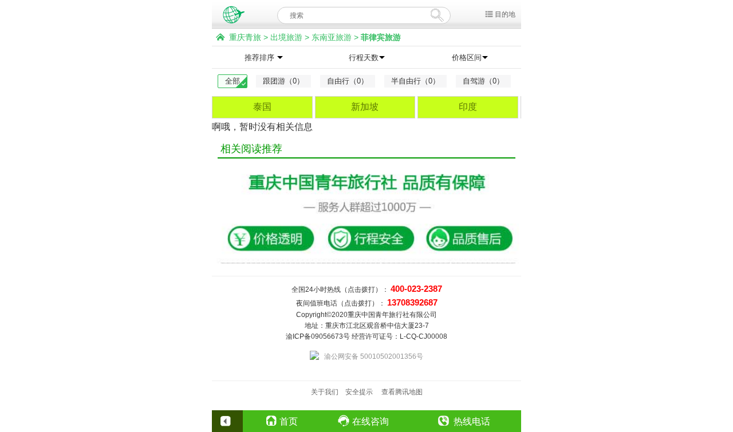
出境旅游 (286, 37)
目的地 (505, 14)
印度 (468, 107)
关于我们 (324, 392)
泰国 (262, 107)
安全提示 (359, 392)
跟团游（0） (283, 81)
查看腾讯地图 (402, 392)
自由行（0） (347, 81)
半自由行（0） (415, 81)
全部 (232, 81)
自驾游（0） (483, 81)
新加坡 (365, 107)
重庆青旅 (245, 37)
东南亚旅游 (332, 37)
